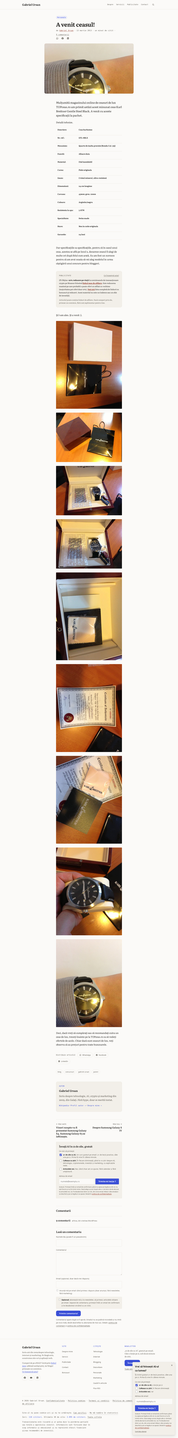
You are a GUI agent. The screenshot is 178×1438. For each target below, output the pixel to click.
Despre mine (67, 1351)
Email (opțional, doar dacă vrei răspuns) (72, 1278)
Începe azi (132, 1363)
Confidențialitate (55, 1401)
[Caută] (153, 4)
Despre (110, 4)
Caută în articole (100, 1383)
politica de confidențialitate (102, 1194)
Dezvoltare (97, 1367)
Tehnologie (97, 1351)
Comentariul (61, 1250)
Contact (144, 4)
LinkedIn (64, 1061)
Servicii (120, 4)
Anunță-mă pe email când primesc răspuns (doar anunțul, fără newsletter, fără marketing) (89, 1292)
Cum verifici (79, 1413)
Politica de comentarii (125, 1401)
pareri (95, 1072)
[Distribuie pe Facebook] (62, 38)
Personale (61, 17)
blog (59, 1072)
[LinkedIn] (37, 1377)
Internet (96, 1356)
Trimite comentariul (68, 1313)
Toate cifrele (95, 1417)
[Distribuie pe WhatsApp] (57, 38)
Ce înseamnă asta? (111, 275)
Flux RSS (96, 1388)
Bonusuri (66, 1372)
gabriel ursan (83, 1072)
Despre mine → (95, 1105)
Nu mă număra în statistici (104, 1413)
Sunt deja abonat (140, 1431)
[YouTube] (31, 1377)
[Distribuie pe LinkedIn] (68, 38)
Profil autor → (78, 1105)
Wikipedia (64, 1105)
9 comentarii (62, 35)
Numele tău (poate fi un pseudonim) (71, 1237)
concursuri (69, 1072)
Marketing (97, 1377)
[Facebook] (24, 1377)
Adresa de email (65, 1176)
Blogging (97, 1362)
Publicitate (132, 4)
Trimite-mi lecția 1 (107, 1181)
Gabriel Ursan (31, 5)
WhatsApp (86, 1055)
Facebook (102, 1055)
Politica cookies (76, 1401)
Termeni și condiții (99, 1401)
